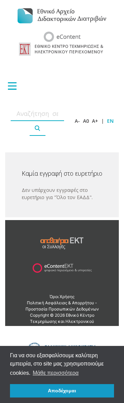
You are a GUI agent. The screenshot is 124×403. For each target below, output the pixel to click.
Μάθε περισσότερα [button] (56, 373)
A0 (86, 121)
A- (77, 121)
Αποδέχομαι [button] (62, 390)
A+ (95, 121)
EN (110, 121)
